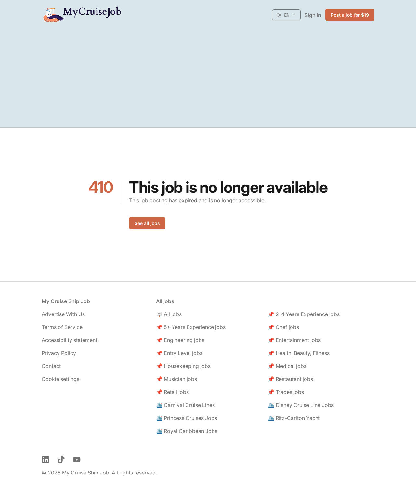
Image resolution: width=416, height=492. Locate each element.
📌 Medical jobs (287, 366)
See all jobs (147, 223)
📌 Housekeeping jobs (183, 366)
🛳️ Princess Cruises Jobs (186, 418)
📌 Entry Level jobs (179, 353)
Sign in (313, 15)
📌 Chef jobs (283, 327)
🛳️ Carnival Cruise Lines (185, 405)
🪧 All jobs (169, 314)
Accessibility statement (69, 340)
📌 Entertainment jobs (294, 340)
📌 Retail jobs (172, 392)
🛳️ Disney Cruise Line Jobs (301, 405)
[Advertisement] (208, 78)
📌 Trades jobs (286, 392)
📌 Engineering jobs (180, 340)
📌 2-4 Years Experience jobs (304, 314)
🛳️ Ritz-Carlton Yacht (294, 418)
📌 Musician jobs (176, 379)
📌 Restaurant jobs (290, 379)
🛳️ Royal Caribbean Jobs (186, 431)
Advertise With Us (63, 314)
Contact (51, 366)
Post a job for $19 (350, 15)
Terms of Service (62, 327)
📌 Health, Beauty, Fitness (299, 353)
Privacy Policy (59, 353)
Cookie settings (60, 379)
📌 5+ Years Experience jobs (191, 327)
